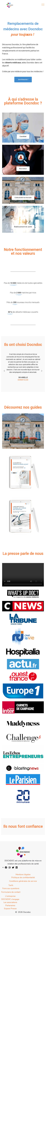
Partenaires (10, 905)
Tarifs (10, 885)
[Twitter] (13, 867)
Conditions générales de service (23, 881)
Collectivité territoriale (23, 198)
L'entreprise (10, 896)
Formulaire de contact (10, 892)
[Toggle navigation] (43, 5)
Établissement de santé (23, 227)
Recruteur (23, 169)
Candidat (23, 136)
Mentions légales (23, 874)
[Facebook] (6, 867)
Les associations (10, 902)
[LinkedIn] (16, 867)
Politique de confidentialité (23, 877)
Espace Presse (10, 908)
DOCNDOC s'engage (10, 899)
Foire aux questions (10, 888)
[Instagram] (9, 867)
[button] (4, 371)
